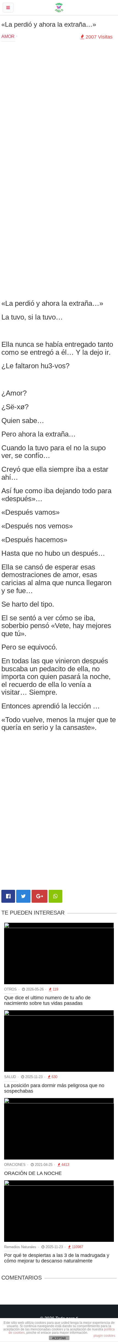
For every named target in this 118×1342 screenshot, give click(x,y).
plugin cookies (104, 1336)
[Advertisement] (59, 106)
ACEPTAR (59, 1338)
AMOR (8, 36)
